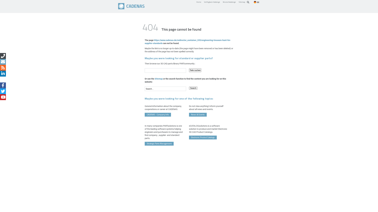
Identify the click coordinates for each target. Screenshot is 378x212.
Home (198, 2)
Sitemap (242, 2)
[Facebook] (3, 85)
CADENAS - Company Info (158, 114)
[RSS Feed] (3, 68)
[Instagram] (3, 79)
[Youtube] (3, 97)
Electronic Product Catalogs (203, 137)
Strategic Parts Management (159, 143)
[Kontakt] (3, 56)
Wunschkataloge (229, 2)
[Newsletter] (3, 62)
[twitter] (3, 91)
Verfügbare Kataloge (212, 2)
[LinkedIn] (3, 74)
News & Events (198, 114)
